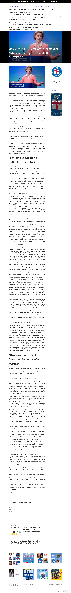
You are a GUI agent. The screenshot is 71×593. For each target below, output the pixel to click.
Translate (55, 90)
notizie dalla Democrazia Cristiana (16, 29)
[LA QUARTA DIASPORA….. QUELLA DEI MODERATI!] (11, 584)
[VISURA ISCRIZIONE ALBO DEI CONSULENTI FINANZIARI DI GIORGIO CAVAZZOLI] (17, 584)
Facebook (52, 9)
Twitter (10, 9)
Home (28, 19)
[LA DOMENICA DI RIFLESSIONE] (13, 584)
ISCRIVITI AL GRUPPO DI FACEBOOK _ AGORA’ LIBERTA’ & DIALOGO (23, 15)
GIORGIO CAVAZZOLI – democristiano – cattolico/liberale (31, 7)
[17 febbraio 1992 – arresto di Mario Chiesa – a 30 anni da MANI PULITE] (13, 585)
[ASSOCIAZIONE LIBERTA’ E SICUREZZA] (24, 584)
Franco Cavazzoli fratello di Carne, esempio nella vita (20, 17)
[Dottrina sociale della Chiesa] (9, 585)
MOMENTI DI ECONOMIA (14, 27)
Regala (54, 1)
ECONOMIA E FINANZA (13, 45)
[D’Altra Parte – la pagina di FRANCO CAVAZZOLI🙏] (19, 585)
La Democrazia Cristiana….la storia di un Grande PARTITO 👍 (33, 27)
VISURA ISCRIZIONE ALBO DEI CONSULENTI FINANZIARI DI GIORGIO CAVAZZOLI (26, 14)
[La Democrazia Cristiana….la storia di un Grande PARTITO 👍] (23, 585)
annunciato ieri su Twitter (21, 97)
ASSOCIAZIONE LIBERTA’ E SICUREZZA (40, 17)
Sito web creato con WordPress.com (55, 584)
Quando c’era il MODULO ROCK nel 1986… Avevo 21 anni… (21, 22)
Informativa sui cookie (23, 591)
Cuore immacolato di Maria (45, 24)
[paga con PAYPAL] (11, 585)
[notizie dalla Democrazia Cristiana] (25, 585)
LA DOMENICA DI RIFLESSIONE (20, 9)
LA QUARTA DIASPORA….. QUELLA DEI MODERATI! (19, 12)
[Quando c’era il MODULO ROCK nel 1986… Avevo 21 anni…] (32, 584)
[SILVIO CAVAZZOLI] (9, 584)
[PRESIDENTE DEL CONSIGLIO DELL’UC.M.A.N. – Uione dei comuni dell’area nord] (26, 584)
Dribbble (11, 11)
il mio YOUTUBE (12, 25)
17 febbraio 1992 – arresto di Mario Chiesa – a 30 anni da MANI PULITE (23, 24)
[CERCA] (60, 17)
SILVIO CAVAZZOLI (31, 11)
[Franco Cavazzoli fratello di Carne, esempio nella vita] (22, 584)
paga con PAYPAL (28, 29)
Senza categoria (20, 45)
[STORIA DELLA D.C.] (21, 584)
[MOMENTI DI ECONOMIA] (21, 585)
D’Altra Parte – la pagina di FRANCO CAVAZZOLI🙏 (27, 25)
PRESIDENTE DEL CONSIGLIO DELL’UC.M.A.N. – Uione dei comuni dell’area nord (25, 20)
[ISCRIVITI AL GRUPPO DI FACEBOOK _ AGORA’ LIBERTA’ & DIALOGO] (19, 584)
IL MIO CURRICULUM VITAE (20, 11)
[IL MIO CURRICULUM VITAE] (15, 584)
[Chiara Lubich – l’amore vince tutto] (28, 584)
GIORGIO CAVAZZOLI (12, 509)
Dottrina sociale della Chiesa (46, 25)
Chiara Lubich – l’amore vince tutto (50, 20)
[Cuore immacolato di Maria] (15, 585)
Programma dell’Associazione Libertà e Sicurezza (38, 9)
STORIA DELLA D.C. (35, 19)
